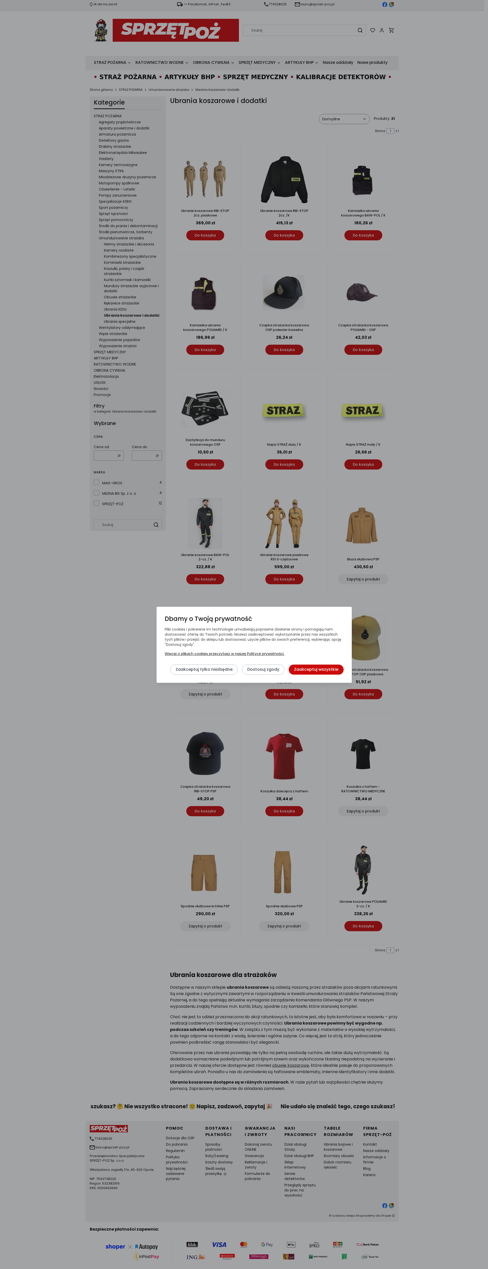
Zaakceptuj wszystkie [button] (316, 669)
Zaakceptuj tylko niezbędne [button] (204, 669)
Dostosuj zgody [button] (263, 669)
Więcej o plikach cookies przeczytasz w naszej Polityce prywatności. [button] (224, 653)
